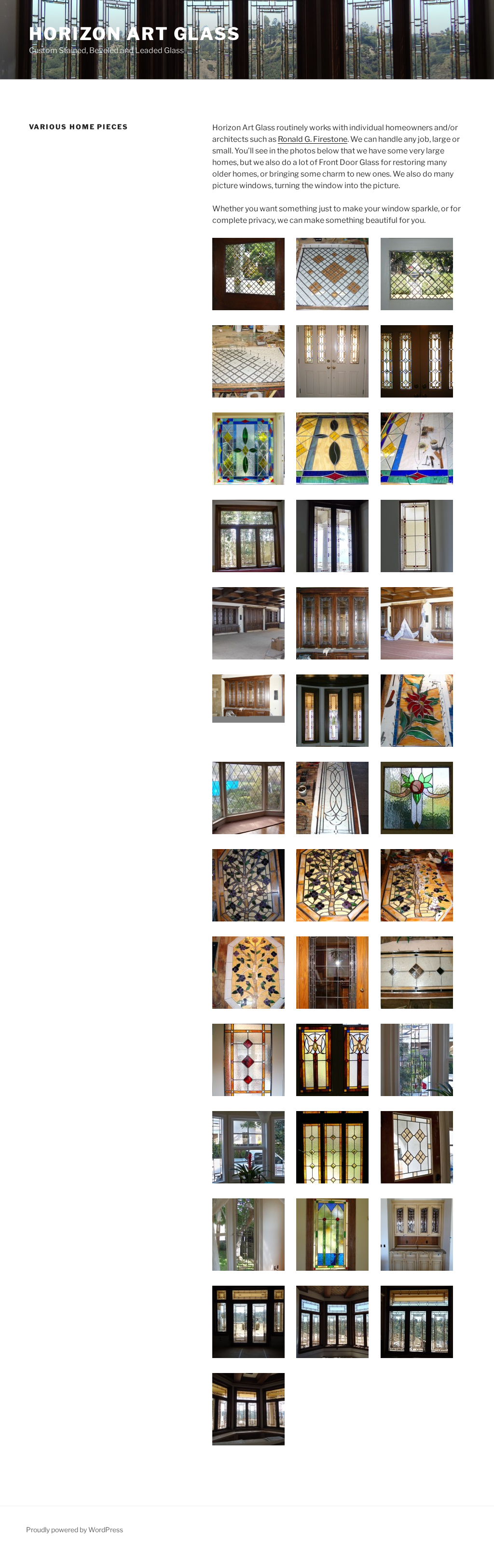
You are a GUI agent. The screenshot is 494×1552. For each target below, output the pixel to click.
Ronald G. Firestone (312, 139)
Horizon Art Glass (135, 33)
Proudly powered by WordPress (74, 1529)
